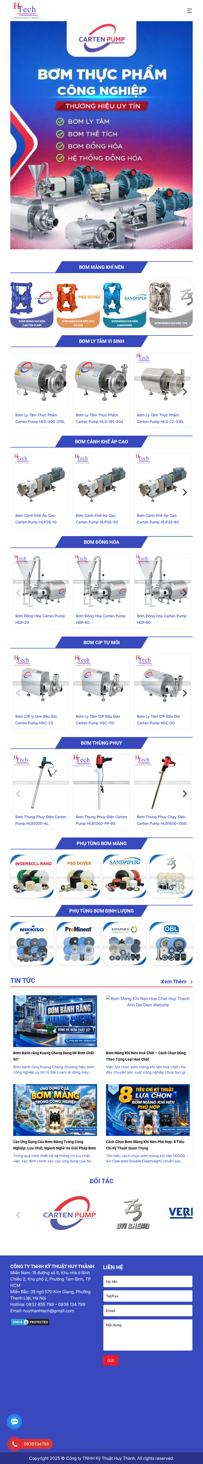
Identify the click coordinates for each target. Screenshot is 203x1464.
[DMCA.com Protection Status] (55, 1322)
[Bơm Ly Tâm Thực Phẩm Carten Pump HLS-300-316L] (41, 381)
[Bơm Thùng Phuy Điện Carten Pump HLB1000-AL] (41, 782)
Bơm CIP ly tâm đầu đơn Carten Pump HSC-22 (36, 719)
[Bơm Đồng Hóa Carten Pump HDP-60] (101, 582)
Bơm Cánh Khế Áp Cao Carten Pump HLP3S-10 (36, 518)
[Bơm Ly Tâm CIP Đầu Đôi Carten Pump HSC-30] (162, 682)
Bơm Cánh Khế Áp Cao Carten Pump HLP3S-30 (97, 518)
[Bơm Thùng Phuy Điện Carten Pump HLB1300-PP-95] (101, 782)
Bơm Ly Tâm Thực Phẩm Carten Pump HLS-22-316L (160, 418)
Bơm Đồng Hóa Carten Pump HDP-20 (40, 619)
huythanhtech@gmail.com (48, 1310)
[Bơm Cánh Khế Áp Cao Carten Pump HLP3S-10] (41, 481)
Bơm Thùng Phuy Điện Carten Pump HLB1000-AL (40, 820)
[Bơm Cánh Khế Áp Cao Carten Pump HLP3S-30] (101, 481)
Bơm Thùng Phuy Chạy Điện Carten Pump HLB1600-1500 (162, 820)
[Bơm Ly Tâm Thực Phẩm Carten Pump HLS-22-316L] (162, 381)
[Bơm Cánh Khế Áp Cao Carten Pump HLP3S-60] (162, 481)
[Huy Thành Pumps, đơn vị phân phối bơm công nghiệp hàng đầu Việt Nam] (26, 11)
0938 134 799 (71, 1304)
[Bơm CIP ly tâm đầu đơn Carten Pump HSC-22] (41, 682)
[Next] (184, 392)
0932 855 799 (40, 1304)
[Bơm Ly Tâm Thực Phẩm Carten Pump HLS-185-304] (101, 381)
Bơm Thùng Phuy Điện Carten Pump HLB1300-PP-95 (101, 820)
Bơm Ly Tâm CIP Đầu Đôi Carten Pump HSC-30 (158, 719)
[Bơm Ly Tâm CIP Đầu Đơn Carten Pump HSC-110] (101, 682)
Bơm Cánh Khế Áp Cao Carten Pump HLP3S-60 (158, 518)
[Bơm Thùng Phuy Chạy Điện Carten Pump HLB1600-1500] (162, 782)
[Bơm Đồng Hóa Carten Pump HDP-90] (162, 582)
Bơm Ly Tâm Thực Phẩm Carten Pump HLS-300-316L (40, 418)
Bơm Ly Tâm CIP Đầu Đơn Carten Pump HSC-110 (98, 719)
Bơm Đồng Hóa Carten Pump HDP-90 (162, 619)
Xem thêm (174, 981)
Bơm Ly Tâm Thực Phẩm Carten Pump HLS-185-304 (99, 418)
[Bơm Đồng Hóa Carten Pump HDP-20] (41, 582)
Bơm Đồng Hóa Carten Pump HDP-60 (101, 619)
